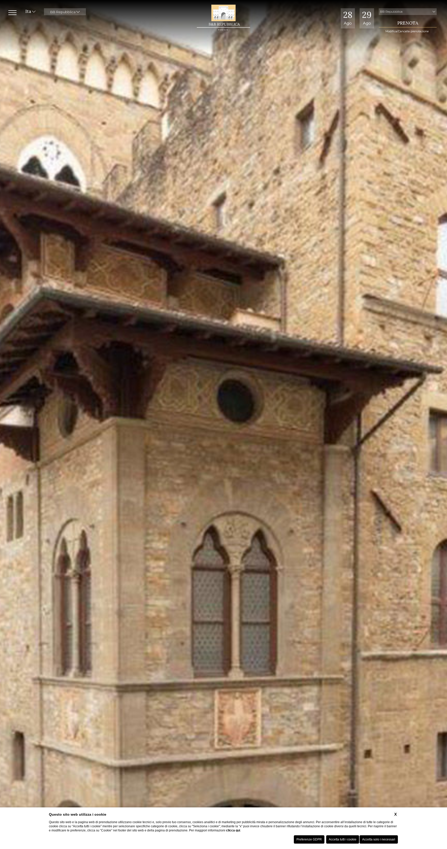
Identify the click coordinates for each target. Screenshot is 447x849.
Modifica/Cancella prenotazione (407, 31)
